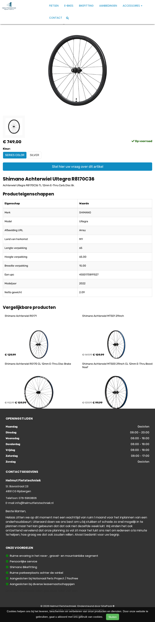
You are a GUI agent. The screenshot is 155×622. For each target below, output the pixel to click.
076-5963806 (28, 498)
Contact (55, 18)
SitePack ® (108, 606)
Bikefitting (86, 6)
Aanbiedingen (108, 6)
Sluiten (112, 616)
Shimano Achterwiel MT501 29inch (103, 316)
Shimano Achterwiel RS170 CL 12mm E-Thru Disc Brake (38, 363)
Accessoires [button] (131, 6)
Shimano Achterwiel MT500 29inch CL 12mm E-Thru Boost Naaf (117, 365)
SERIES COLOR (14, 155)
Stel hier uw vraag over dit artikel (77, 167)
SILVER (34, 155)
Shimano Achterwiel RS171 (21, 316)
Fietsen (54, 6)
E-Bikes (68, 6)
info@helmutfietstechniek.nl (34, 503)
